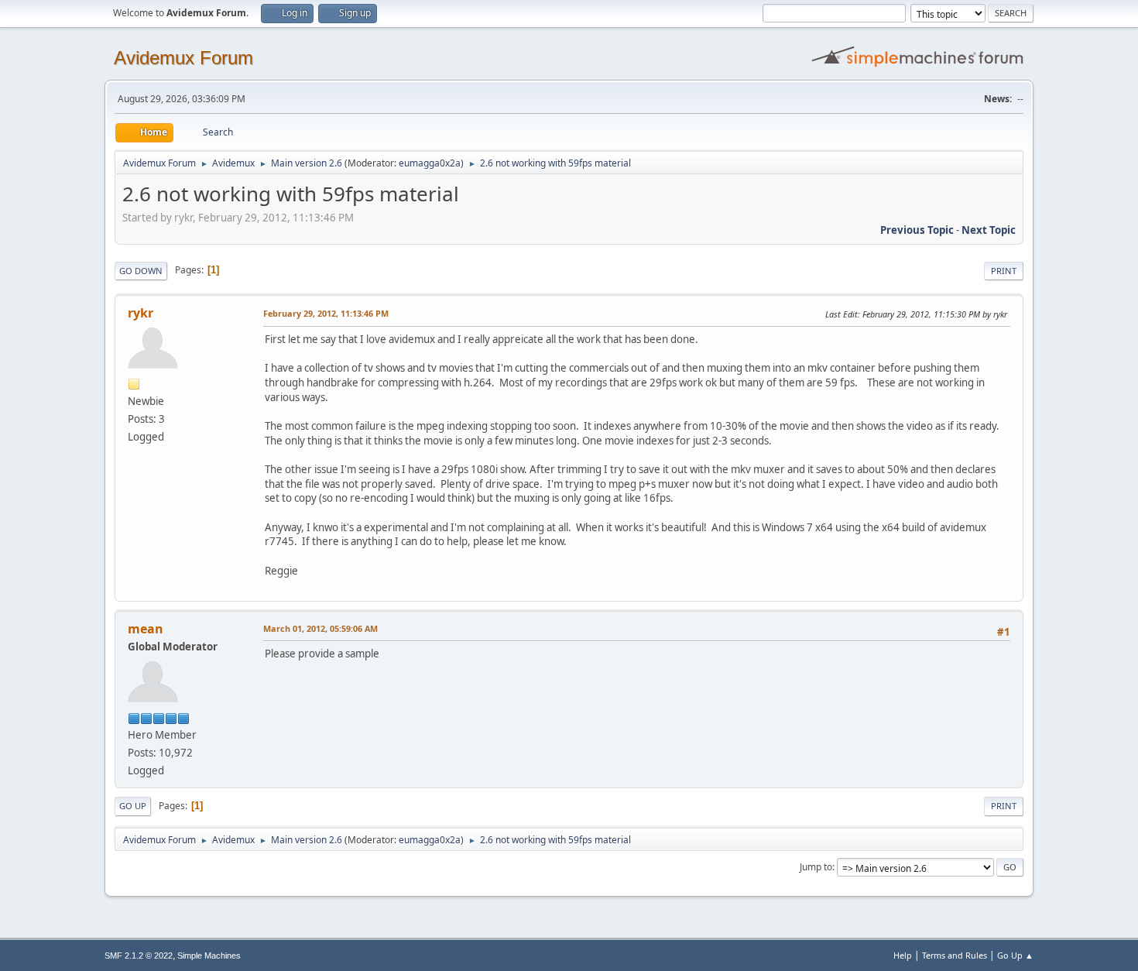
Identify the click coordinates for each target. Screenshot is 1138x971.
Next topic (988, 230)
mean (145, 628)
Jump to (816, 866)
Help (902, 955)
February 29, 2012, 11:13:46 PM (326, 313)
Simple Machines (209, 955)
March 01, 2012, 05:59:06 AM (320, 628)
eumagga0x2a (430, 163)
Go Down (141, 270)
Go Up (132, 805)
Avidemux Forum (183, 57)
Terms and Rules (954, 955)
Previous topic (917, 230)
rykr (140, 312)
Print (1003, 270)
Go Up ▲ (1015, 955)
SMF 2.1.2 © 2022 (139, 955)
